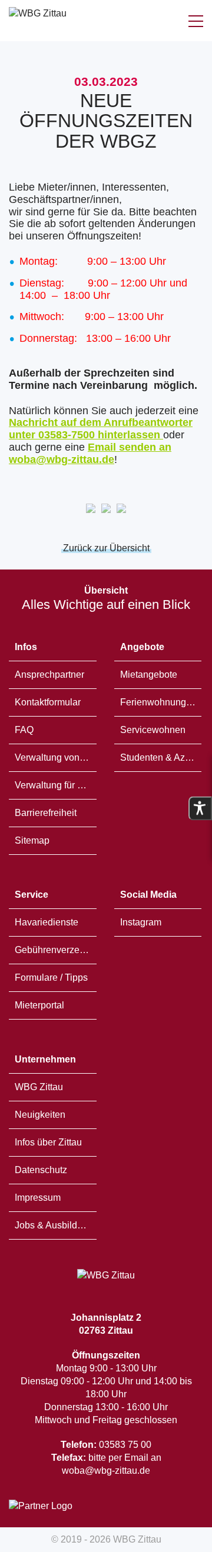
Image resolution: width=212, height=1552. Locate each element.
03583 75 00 (106, 1445)
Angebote (142, 647)
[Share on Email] (90, 510)
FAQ (24, 730)
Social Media (148, 895)
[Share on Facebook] (106, 510)
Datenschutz (41, 1170)
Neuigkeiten (40, 1115)
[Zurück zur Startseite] (38, 20)
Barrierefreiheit (46, 813)
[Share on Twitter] (121, 510)
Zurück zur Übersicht (106, 548)
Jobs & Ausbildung (54, 1225)
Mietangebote (148, 675)
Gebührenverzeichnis (56, 950)
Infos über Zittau (48, 1142)
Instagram (140, 922)
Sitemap (32, 840)
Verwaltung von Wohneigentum (56, 757)
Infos (26, 647)
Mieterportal (39, 1005)
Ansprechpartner (49, 675)
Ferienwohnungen (158, 702)
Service (31, 895)
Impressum (38, 1198)
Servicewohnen (153, 730)
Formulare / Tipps (51, 978)
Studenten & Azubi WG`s (161, 757)
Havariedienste (46, 922)
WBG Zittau (39, 1087)
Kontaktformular (48, 702)
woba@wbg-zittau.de (106, 1471)
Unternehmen (45, 1059)
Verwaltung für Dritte (56, 785)
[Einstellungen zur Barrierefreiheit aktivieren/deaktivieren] (200, 808)
